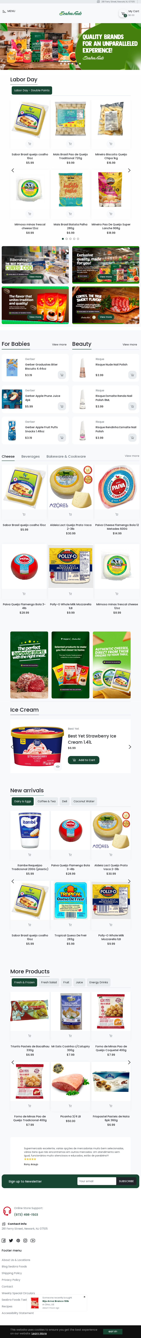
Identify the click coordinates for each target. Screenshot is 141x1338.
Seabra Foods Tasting (16, 1300)
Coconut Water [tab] (84, 801)
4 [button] (72, 64)
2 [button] (65, 64)
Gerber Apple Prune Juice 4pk (42, 398)
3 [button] (68, 64)
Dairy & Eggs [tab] (22, 801)
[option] (70, 46)
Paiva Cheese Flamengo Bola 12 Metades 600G (117, 527)
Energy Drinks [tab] (98, 982)
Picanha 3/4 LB (70, 1116)
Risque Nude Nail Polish (111, 365)
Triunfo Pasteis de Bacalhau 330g (29, 1048)
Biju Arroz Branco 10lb (55, 1301)
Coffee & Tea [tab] (47, 801)
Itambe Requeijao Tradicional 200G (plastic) (30, 867)
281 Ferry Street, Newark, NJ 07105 (118, 1)
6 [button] (80, 63)
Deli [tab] (64, 801)
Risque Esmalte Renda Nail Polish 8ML (114, 398)
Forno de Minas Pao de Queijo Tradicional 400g (30, 1118)
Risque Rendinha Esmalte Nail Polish (116, 429)
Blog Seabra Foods (14, 1266)
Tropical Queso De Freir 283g (71, 937)
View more (59, 344)
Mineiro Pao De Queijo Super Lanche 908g (111, 226)
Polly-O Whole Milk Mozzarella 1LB (70, 606)
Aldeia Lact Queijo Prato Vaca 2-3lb (70, 527)
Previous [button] (12, 170)
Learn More (39, 1333)
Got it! (113, 1331)
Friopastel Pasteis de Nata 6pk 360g (111, 1118)
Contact (7, 1287)
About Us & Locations (16, 1260)
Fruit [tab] (66, 982)
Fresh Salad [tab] (49, 982)
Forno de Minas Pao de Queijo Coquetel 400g (111, 1048)
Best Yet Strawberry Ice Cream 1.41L (92, 739)
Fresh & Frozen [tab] (24, 982)
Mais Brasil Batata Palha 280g (70, 226)
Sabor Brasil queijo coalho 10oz (30, 156)
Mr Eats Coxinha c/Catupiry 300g (70, 1048)
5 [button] (76, 64)
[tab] (8, 457)
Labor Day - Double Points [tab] (32, 90)
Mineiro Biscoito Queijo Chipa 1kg (111, 156)
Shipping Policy (12, 1273)
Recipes (7, 1306)
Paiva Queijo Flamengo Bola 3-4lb (24, 606)
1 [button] (61, 64)
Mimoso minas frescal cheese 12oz (30, 226)
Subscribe (126, 1181)
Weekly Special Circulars (18, 1293)
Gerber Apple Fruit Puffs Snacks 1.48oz (41, 429)
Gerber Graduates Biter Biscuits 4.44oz (41, 367)
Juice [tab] (79, 982)
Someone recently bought (57, 1297)
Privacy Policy (11, 1280)
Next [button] (129, 170)
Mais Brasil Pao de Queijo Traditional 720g (70, 156)
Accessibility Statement (18, 1313)
